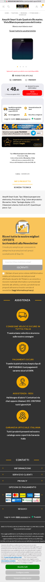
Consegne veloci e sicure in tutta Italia (23, 327)
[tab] (22, 181)
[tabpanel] (22, 49)
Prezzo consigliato (11, 94)
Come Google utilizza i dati (13, 557)
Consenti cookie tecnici (22, 578)
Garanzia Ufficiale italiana (23, 427)
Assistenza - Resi (23, 393)
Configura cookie (22, 572)
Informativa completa (8, 561)
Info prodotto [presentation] (22, 181)
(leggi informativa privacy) (22, 290)
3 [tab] (24, 67)
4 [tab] (27, 67)
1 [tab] (18, 67)
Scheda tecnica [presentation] (22, 187)
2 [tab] (21, 67)
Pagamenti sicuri (23, 359)
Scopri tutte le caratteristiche (22, 31)
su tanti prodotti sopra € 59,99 (24, 1)
